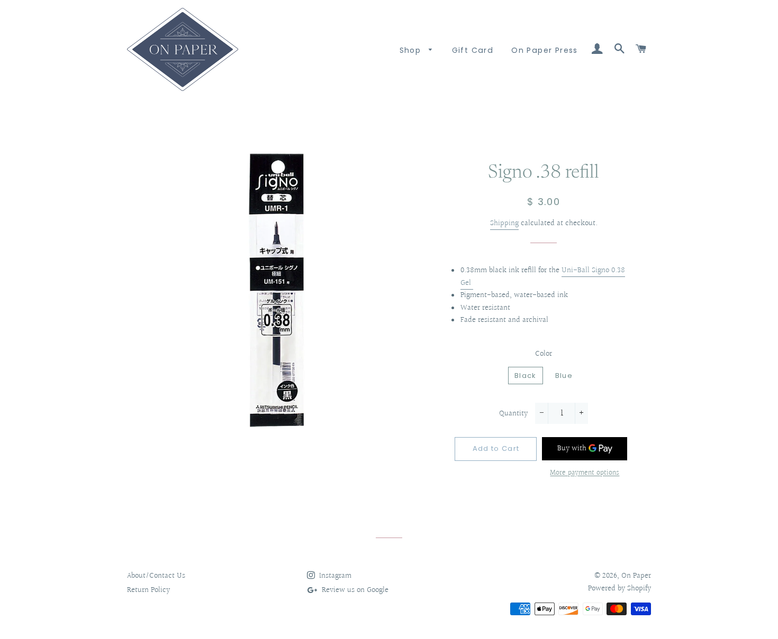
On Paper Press (544, 50)
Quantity (513, 414)
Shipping (504, 223)
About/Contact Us (156, 576)
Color (543, 354)
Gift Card (473, 50)
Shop (412, 50)
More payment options (584, 473)
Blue (564, 376)
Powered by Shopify (619, 588)
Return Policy (148, 590)
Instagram (334, 576)
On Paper (636, 576)
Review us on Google (354, 590)
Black (525, 376)
